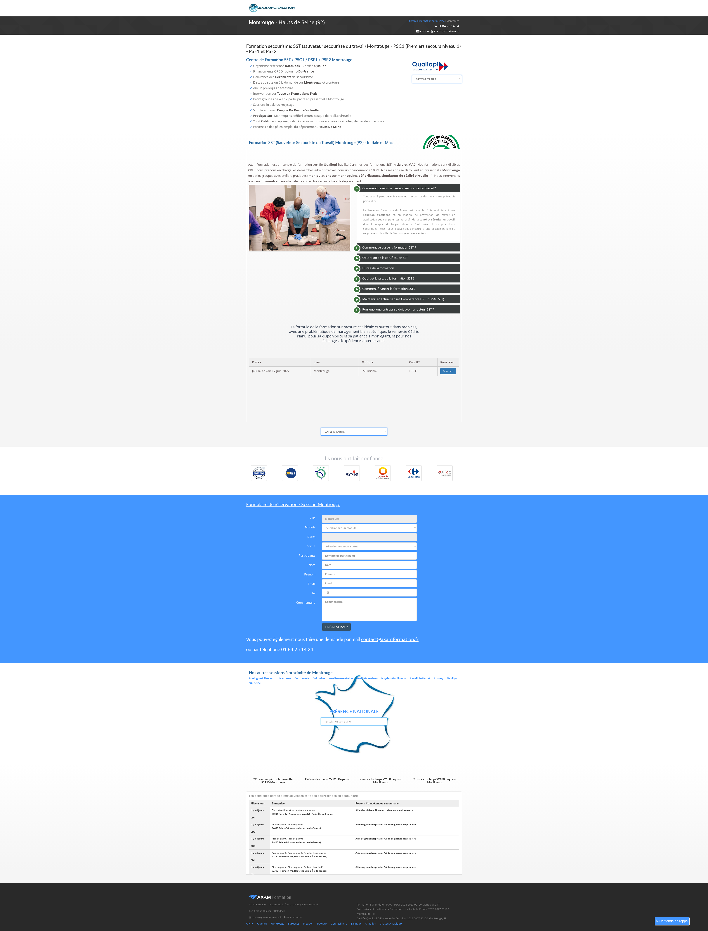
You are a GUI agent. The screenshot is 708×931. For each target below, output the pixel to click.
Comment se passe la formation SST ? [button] (389, 247)
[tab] (408, 188)
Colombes (319, 678)
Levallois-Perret (420, 678)
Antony (438, 678)
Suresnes (293, 923)
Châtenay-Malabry (391, 923)
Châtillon (370, 923)
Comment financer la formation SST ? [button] (388, 289)
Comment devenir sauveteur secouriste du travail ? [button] (399, 188)
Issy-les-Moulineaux (394, 678)
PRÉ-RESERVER (336, 627)
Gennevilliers (339, 923)
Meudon (308, 923)
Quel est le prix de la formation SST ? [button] (388, 278)
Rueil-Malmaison (367, 678)
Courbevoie (301, 678)
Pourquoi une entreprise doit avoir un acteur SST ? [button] (398, 309)
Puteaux (322, 923)
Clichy (250, 923)
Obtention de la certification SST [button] (385, 258)
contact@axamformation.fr (390, 639)
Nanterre (285, 678)
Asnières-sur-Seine (341, 678)
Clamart (262, 923)
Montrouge (277, 923)
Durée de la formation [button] (378, 268)
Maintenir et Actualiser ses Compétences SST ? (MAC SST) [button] (403, 299)
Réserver (448, 371)
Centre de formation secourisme (427, 21)
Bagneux (356, 923)
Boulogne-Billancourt (262, 678)
